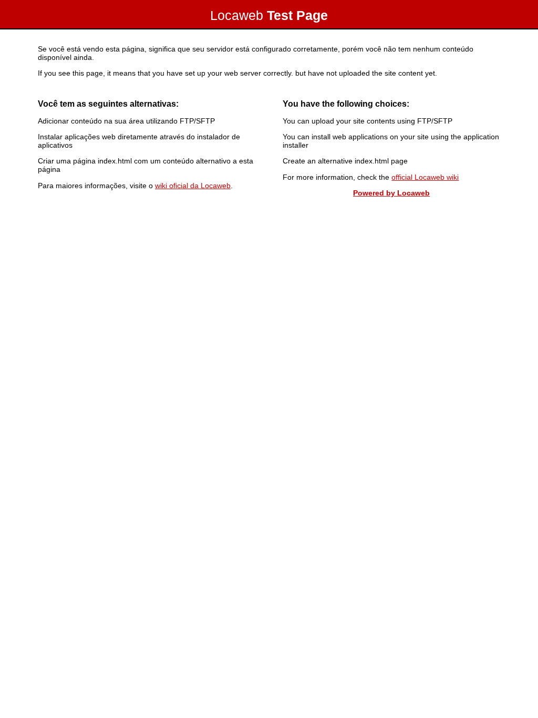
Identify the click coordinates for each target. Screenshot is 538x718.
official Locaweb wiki (425, 177)
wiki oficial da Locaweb (193, 185)
